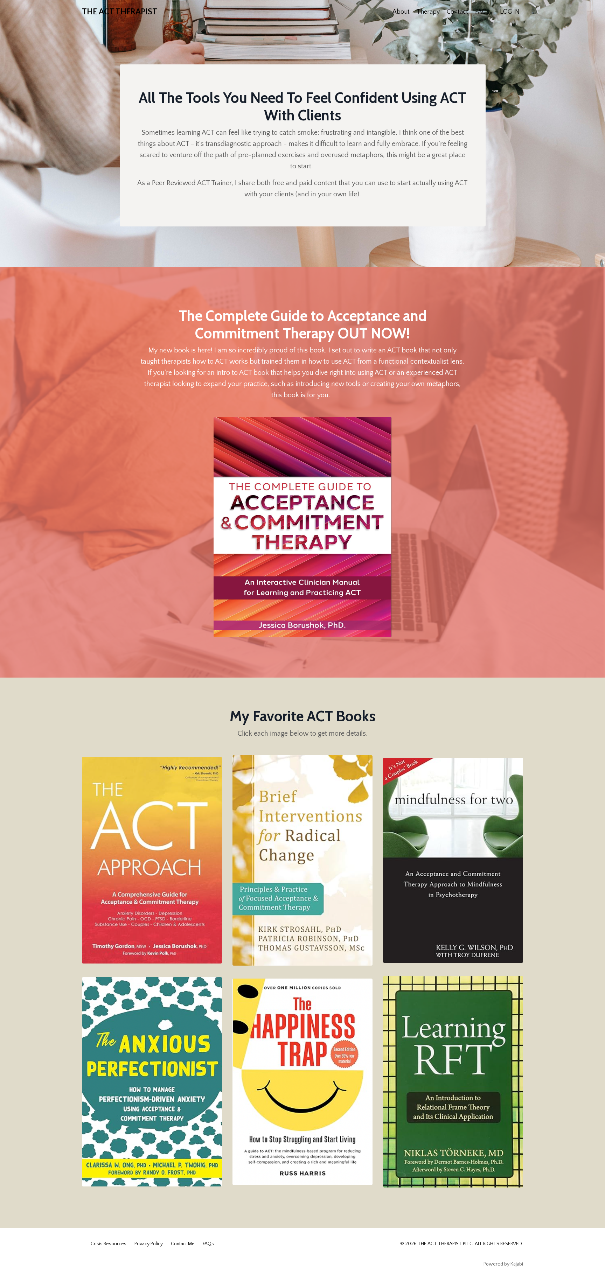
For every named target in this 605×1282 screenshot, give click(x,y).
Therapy (428, 11)
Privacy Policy (148, 1244)
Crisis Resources (108, 1244)
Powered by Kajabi (503, 1264)
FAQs (482, 11)
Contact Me (183, 1244)
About (401, 11)
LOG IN (510, 11)
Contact (457, 11)
